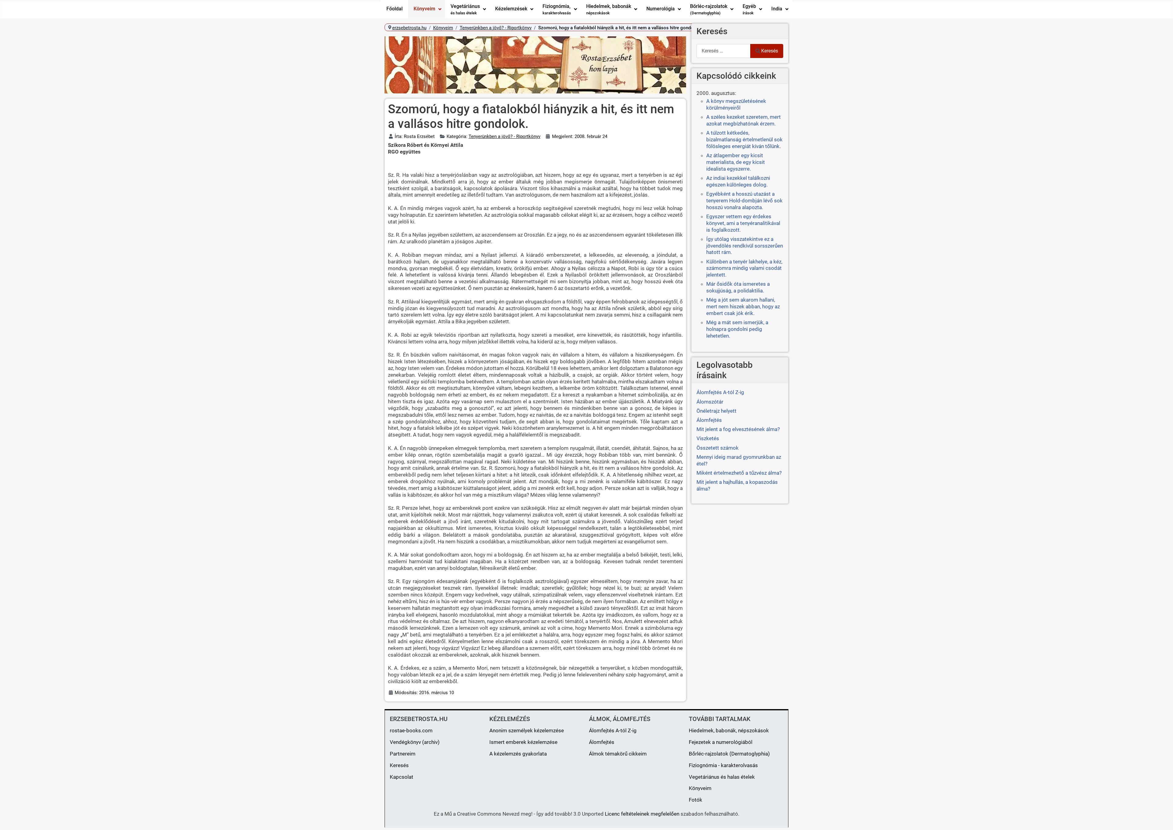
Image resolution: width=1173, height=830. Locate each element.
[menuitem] (394, 9)
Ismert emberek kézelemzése (523, 742)
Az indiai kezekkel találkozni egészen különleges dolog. (738, 181)
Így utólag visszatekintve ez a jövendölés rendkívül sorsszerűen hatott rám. (744, 246)
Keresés (769, 51)
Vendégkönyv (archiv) (415, 742)
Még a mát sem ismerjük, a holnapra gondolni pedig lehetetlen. (737, 329)
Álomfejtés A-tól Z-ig (613, 730)
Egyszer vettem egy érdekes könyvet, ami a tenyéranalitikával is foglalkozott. (743, 223)
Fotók (695, 800)
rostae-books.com (411, 730)
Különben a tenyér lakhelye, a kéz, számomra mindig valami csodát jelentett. (744, 268)
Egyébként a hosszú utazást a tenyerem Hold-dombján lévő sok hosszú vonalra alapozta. (744, 200)
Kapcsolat (401, 777)
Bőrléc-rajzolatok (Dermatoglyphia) (729, 754)
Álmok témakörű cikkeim (618, 754)
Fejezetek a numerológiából (720, 742)
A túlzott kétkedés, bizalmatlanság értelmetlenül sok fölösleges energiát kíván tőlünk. (744, 139)
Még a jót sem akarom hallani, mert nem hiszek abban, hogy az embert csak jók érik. (743, 306)
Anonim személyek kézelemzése (526, 730)
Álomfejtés (601, 742)
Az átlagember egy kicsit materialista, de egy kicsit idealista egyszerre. (735, 162)
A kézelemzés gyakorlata (518, 754)
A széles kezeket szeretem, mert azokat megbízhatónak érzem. (743, 120)
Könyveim (700, 788)
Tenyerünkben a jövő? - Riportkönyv (504, 136)
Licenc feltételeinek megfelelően (642, 814)
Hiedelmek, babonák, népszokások (729, 730)
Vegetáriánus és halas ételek (722, 777)
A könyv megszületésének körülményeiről (736, 104)
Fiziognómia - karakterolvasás (723, 765)
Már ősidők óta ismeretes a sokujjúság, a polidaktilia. (738, 287)
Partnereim (402, 754)
